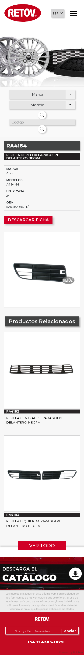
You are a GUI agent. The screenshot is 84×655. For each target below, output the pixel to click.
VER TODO (42, 545)
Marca (37, 94)
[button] (57, 13)
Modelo (37, 105)
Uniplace (78, 652)
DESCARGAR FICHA (28, 219)
